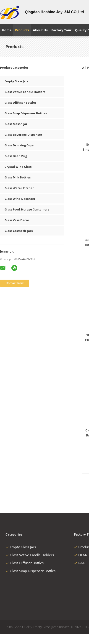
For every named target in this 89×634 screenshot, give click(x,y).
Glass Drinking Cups (19, 145)
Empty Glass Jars (16, 81)
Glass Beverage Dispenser (23, 135)
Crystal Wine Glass (18, 167)
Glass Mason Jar (16, 124)
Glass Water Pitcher (19, 188)
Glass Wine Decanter (20, 199)
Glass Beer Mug (16, 156)
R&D (81, 563)
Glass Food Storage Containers (27, 209)
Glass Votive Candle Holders (25, 92)
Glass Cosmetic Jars (19, 231)
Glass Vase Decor (17, 220)
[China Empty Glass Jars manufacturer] (9, 12)
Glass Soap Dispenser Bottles (26, 113)
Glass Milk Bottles (18, 177)
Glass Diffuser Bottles (20, 102)
